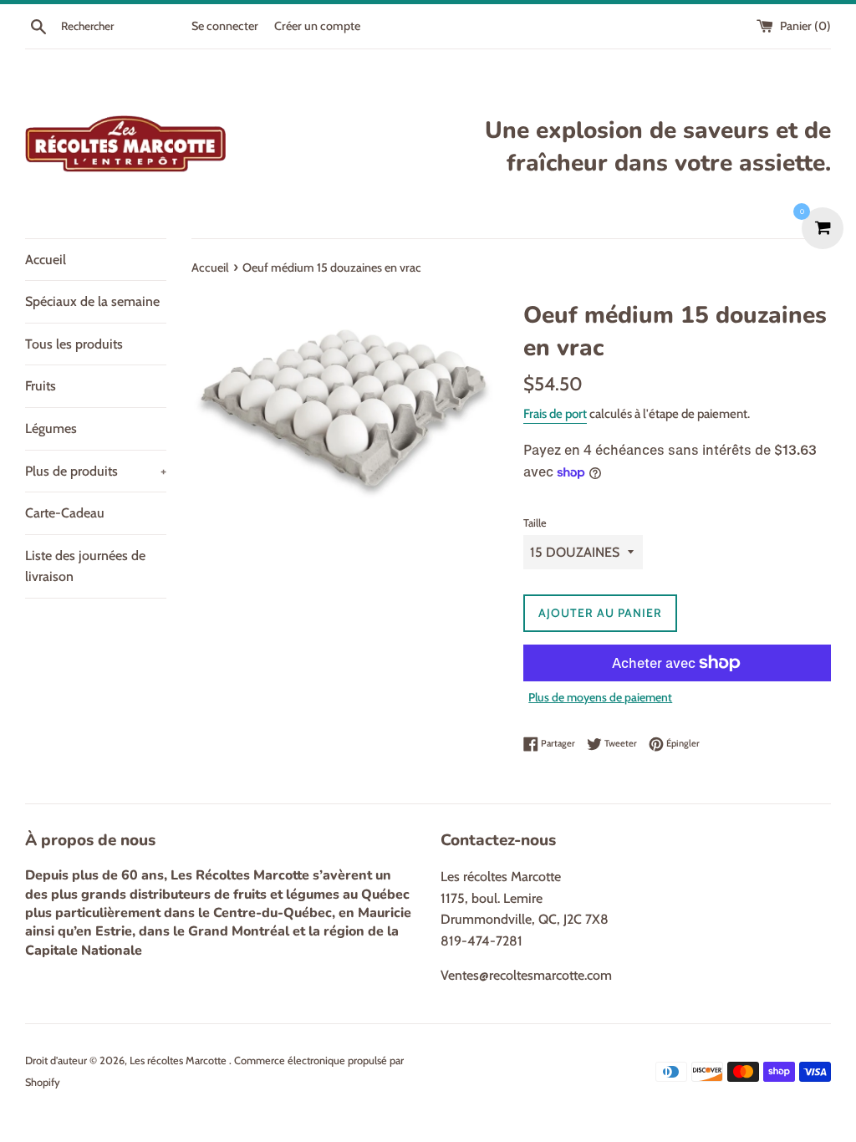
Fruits (40, 386)
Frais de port (555, 413)
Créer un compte (317, 25)
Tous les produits (74, 344)
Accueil (45, 260)
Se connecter (224, 25)
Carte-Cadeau (64, 513)
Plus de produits (95, 471)
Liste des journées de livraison (85, 566)
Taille (535, 523)
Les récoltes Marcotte (179, 1060)
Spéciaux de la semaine (92, 301)
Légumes (51, 428)
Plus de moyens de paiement (600, 697)
